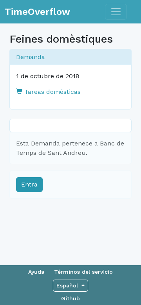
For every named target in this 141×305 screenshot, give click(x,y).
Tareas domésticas (51, 91)
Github (70, 298)
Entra (29, 184)
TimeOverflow (37, 11)
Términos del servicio (83, 272)
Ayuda (36, 272)
